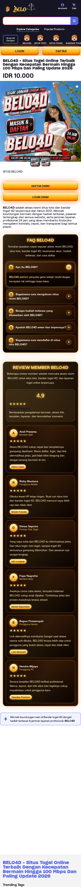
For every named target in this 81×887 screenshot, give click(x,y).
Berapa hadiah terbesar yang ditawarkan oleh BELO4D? (31, 313)
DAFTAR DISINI (40, 186)
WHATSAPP (56, 883)
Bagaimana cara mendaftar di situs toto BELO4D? (34, 342)
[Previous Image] (3, 121)
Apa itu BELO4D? (26, 267)
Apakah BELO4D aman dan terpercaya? (40, 327)
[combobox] (37, 21)
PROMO (8, 883)
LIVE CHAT (72, 883)
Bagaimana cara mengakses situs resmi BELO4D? (34, 296)
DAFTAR (61, 51)
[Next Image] (78, 121)
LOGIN (19, 51)
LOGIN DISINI (40, 197)
